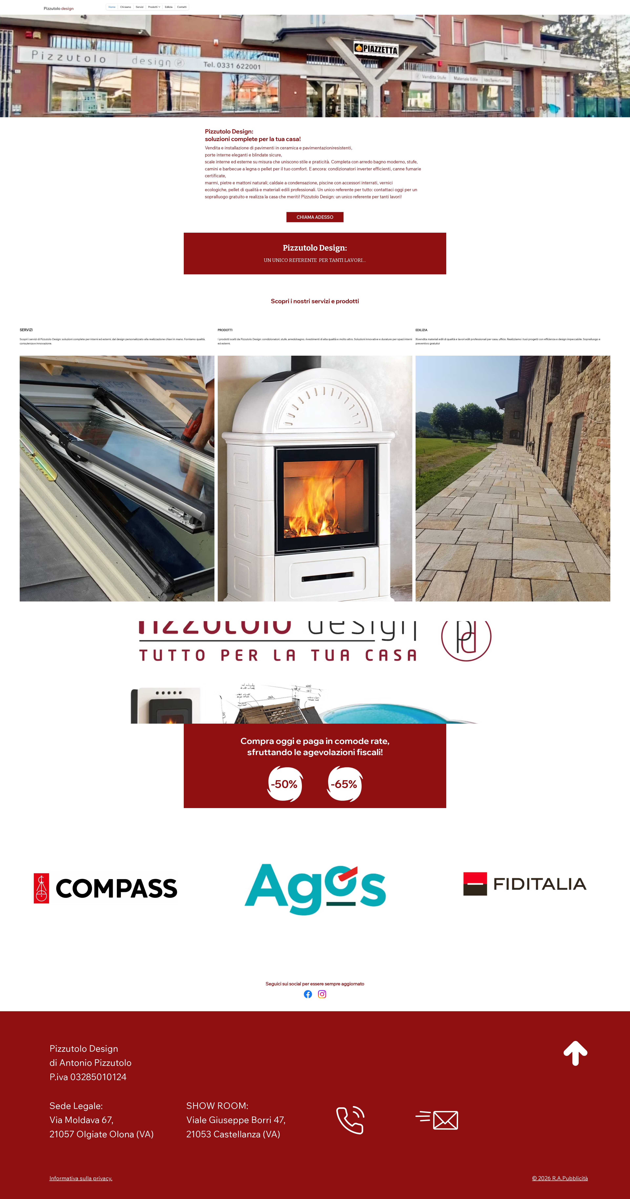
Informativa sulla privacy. (80, 1178)
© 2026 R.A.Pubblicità (560, 1178)
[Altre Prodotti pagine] (159, 7)
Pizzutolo (59, 8)
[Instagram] (322, 994)
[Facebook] (308, 994)
